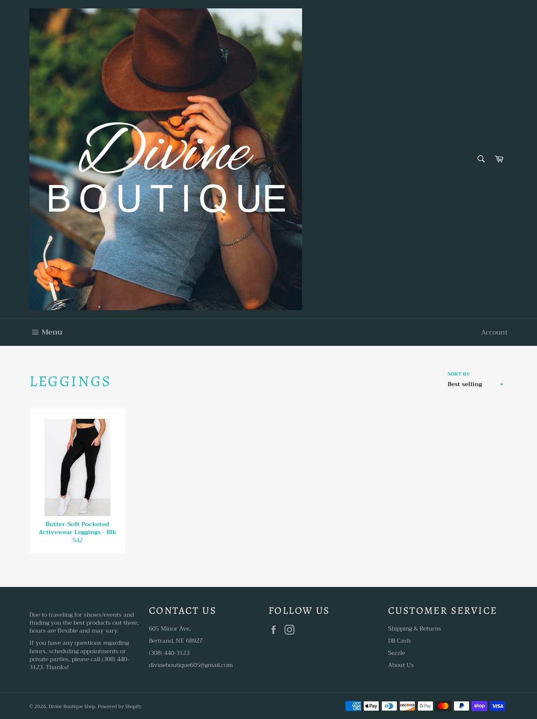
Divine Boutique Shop (72, 707)
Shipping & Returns (414, 628)
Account (494, 332)
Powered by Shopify (119, 707)
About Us (401, 665)
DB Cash (399, 641)
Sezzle (396, 653)
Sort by (459, 374)
